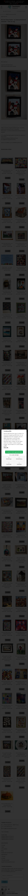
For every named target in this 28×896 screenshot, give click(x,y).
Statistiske (19, 464)
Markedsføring (19, 459)
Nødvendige (8, 459)
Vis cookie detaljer (14, 455)
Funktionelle (8, 464)
